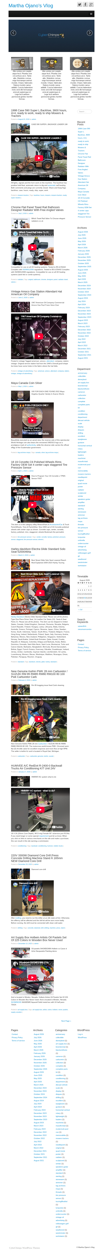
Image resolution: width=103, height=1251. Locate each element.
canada (38, 452)
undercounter (83, 543)
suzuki (51, 756)
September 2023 (84, 317)
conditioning (22, 846)
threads (81, 524)
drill (42, 928)
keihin (46, 756)
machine (53, 928)
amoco (47, 371)
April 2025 (82, 279)
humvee (50, 846)
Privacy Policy (83, 647)
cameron (81, 392)
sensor (13, 539)
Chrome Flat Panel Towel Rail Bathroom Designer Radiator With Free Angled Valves (37, 209)
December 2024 (84, 286)
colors (50, 1010)
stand (63, 928)
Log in (80, 1034)
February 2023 (84, 326)
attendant (50, 361)
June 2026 (82, 238)
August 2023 (83, 320)
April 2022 (82, 342)
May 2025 (82, 276)
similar (80, 496)
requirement (44, 836)
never (60, 1010)
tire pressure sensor (24, 537)
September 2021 (84, 355)
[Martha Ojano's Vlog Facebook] (85, 4)
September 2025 (84, 266)
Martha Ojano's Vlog (31, 5)
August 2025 (83, 270)
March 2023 (82, 323)
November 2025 (84, 260)
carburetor (21, 756)
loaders (81, 455)
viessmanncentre (84, 629)
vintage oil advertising (25, 371)
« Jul (80, 609)
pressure (62, 537)
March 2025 (82, 282)
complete (81, 401)
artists (45, 1010)
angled (30, 279)
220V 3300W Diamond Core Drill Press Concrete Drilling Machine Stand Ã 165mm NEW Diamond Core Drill (37, 858)
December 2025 (84, 257)
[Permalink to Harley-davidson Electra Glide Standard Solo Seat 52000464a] (20, 565)
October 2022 (83, 336)
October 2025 (83, 263)
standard (21, 662)
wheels (40, 539)
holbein (55, 1010)
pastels (65, 1010)
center (39, 537)
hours (42, 195)
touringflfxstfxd (83, 534)
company (61, 371)
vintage (13, 373)
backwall (34, 846)
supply (13, 1012)
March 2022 (82, 345)
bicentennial (82, 386)
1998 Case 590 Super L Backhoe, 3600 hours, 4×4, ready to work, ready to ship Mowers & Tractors (39, 113)
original (81, 480)
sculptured (82, 493)
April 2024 (82, 304)
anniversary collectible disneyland (82, 376)
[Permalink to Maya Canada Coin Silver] (20, 396)
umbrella (81, 540)
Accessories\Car (56, 524)
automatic (52, 185)
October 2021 (83, 352)
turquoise (81, 537)
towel (66, 279)
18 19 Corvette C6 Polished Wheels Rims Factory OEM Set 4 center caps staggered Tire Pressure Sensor (39, 464)
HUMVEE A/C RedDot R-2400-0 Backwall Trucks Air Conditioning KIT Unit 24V (36, 767)
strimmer (81, 515)
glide (43, 662)
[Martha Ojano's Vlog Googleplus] (91, 4)
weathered (82, 559)
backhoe (37, 195)
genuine (40, 756)
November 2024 (84, 289)
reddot (56, 846)
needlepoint (82, 477)
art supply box (22, 1010)
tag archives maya (24, 452)
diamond (37, 928)
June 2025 (82, 273)
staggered (19, 539)
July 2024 (82, 301)
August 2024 (83, 298)
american (41, 371)
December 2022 (84, 330)
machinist (81, 458)
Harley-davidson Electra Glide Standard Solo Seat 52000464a (38, 550)
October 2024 (83, 292)
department (82, 417)
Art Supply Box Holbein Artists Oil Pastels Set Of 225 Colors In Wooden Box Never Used (38, 939)
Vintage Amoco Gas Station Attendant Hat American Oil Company (36, 293)
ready (65, 195)
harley (48, 662)
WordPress (82, 1037)
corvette (44, 537)
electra (38, 662)
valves (13, 282)
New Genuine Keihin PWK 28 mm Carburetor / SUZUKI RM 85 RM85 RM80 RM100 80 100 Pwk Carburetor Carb (39, 674)
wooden (19, 1012)
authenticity (31, 445)
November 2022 (84, 333)
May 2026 (82, 241)
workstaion (82, 566)
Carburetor (42, 744)
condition (81, 411)
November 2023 (84, 314)
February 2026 (84, 251)
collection (81, 398)
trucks (61, 846)
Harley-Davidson (17, 617)
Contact (81, 644)
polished (56, 537)
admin (34, 119)
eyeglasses (82, 439)
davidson (32, 662)
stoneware (82, 512)
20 (85, 598)
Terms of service (84, 651)
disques (81, 430)
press (58, 928)
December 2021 (84, 349)
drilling (20, 928)
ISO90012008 (28, 270)
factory (50, 537)
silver (43, 452)
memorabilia (83, 471)
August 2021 (83, 358)
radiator (20, 279)
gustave (81, 442)
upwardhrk (82, 626)
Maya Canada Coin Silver (26, 383)
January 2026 (83, 254)
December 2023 (84, 311)
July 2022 (82, 339)
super (13, 198)
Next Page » (66, 1021)
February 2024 (84, 308)
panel (56, 279)
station (67, 371)
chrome (43, 279)
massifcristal (83, 461)
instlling (18, 918)
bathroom (37, 279)
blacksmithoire (83, 389)
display (80, 427)
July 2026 (82, 235)
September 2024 (84, 295)
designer (50, 279)
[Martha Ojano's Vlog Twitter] (79, 4)
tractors (18, 198)
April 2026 (82, 244)
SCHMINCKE (16, 1002)
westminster (82, 562)
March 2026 (82, 248)
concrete (31, 928)
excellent (81, 436)
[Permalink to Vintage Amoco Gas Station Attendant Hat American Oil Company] (20, 307)
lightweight (82, 452)
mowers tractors (23, 195)
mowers (47, 195)
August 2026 (83, 232)
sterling (81, 509)
